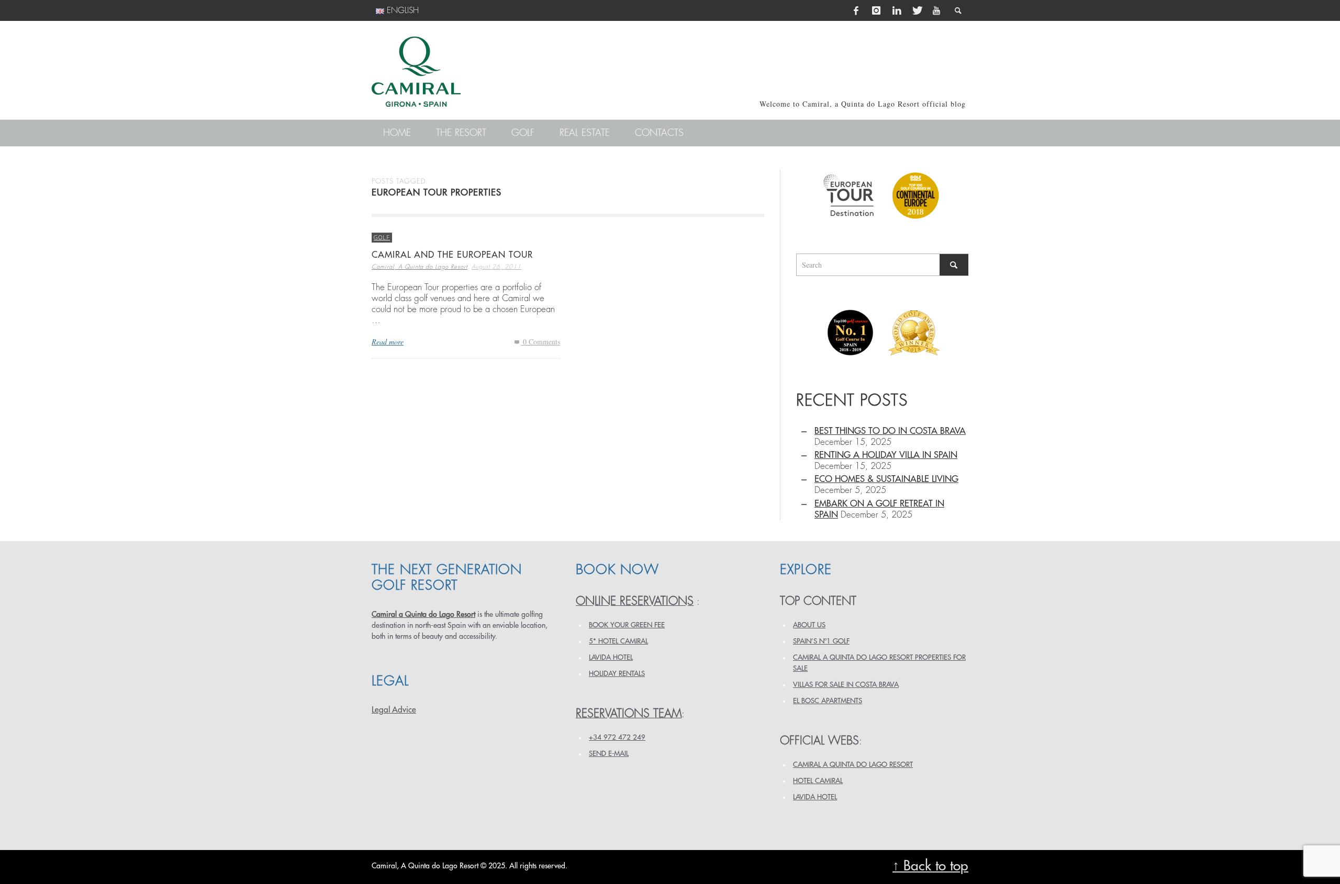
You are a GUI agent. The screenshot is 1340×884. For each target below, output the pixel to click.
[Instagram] (876, 10)
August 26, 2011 (496, 267)
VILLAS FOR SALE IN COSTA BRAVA (846, 684)
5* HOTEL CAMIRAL (618, 641)
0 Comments (540, 342)
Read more (388, 342)
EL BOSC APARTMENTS (827, 700)
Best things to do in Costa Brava (890, 431)
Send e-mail (609, 753)
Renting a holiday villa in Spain (885, 455)
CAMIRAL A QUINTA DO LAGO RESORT (853, 764)
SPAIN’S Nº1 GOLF (821, 641)
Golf (382, 237)
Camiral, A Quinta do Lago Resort (419, 267)
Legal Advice (394, 710)
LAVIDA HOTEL (611, 657)
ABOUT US (809, 625)
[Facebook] (856, 10)
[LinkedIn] (897, 10)
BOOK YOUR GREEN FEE (627, 625)
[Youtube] (936, 10)
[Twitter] (916, 10)
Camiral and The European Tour (452, 254)
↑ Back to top (930, 866)
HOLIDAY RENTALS (617, 673)
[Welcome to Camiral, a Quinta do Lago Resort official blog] (416, 72)
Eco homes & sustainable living (886, 479)
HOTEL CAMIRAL (818, 780)
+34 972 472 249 (617, 737)
